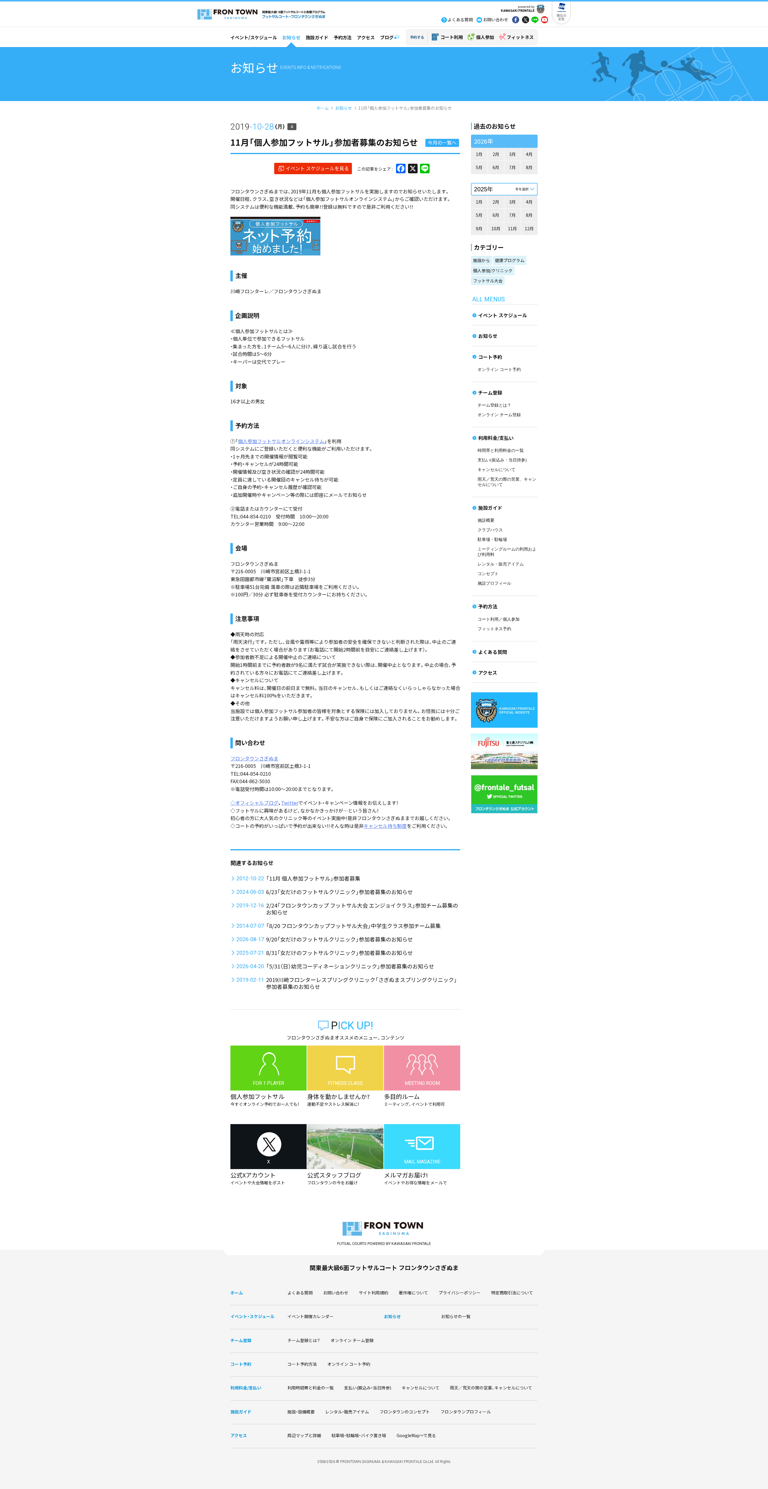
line (535, 20)
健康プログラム (509, 260)
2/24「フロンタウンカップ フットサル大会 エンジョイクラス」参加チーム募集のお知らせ (362, 908)
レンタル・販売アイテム (501, 564)
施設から (481, 260)
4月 (529, 154)
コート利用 (451, 37)
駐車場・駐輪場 (492, 539)
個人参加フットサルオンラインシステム (281, 441)
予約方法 (343, 37)
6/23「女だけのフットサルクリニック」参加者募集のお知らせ (339, 892)
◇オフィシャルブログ (254, 802)
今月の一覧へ (442, 142)
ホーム (322, 108)
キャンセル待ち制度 (385, 825)
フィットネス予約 (494, 629)
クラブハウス (490, 530)
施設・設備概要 (301, 1411)
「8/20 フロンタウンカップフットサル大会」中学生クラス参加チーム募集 (353, 926)
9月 (479, 228)
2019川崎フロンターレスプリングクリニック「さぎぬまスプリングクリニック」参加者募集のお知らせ (361, 983)
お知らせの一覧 (455, 1316)
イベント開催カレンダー (310, 1316)
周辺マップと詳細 (304, 1435)
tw (525, 20)
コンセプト (488, 573)
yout (544, 20)
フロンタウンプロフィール (465, 1411)
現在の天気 (561, 17)
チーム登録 (490, 392)
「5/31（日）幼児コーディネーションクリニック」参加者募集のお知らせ (350, 966)
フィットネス (520, 37)
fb (516, 20)
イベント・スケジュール (252, 1316)
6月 (496, 167)
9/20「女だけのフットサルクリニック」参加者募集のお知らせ (339, 939)
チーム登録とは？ (494, 405)
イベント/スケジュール (253, 37)
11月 (512, 228)
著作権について (413, 1292)
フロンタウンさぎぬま (254, 758)
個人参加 (485, 37)
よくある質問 (492, 651)
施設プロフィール (494, 583)
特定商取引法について (512, 1292)
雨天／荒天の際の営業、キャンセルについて (491, 1387)
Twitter (289, 802)
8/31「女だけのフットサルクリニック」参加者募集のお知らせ (339, 952)
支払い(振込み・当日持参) (502, 460)
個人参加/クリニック (492, 270)
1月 (479, 154)
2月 (496, 154)
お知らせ (291, 37)
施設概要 (486, 520)
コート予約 (490, 356)
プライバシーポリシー (460, 1292)
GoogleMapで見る (416, 1435)
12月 (529, 228)
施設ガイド (317, 37)
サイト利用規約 (373, 1292)
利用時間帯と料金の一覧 (310, 1387)
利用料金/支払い (496, 437)
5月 (479, 167)
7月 (512, 167)
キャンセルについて (496, 469)
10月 (495, 228)
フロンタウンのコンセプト (405, 1411)
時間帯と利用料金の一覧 (501, 450)
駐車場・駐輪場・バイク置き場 (359, 1435)
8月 (529, 167)
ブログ (387, 37)
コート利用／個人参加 (499, 619)
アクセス (366, 37)
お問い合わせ (335, 1292)
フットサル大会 (487, 281)
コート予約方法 (302, 1364)
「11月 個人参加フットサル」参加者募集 (313, 878)
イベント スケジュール (502, 315)
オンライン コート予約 (499, 369)
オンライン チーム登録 (499, 415)
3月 (512, 154)
